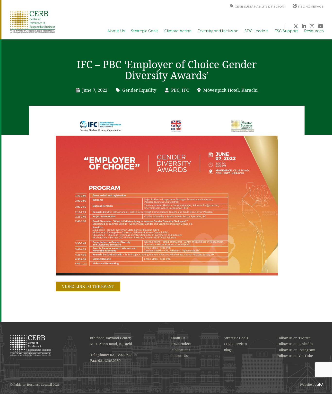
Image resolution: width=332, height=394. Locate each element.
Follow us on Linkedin (295, 343)
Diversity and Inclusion (218, 31)
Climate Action (178, 31)
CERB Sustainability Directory (260, 6)
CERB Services (235, 343)
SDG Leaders (256, 31)
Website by (308, 384)
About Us (116, 31)
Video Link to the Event (88, 286)
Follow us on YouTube (295, 355)
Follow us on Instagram (296, 350)
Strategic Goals (144, 31)
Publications (180, 350)
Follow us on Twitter (293, 338)
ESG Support (286, 31)
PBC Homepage (310, 6)
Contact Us (179, 355)
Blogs (228, 350)
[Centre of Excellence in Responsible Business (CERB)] (32, 21)
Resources (313, 31)
